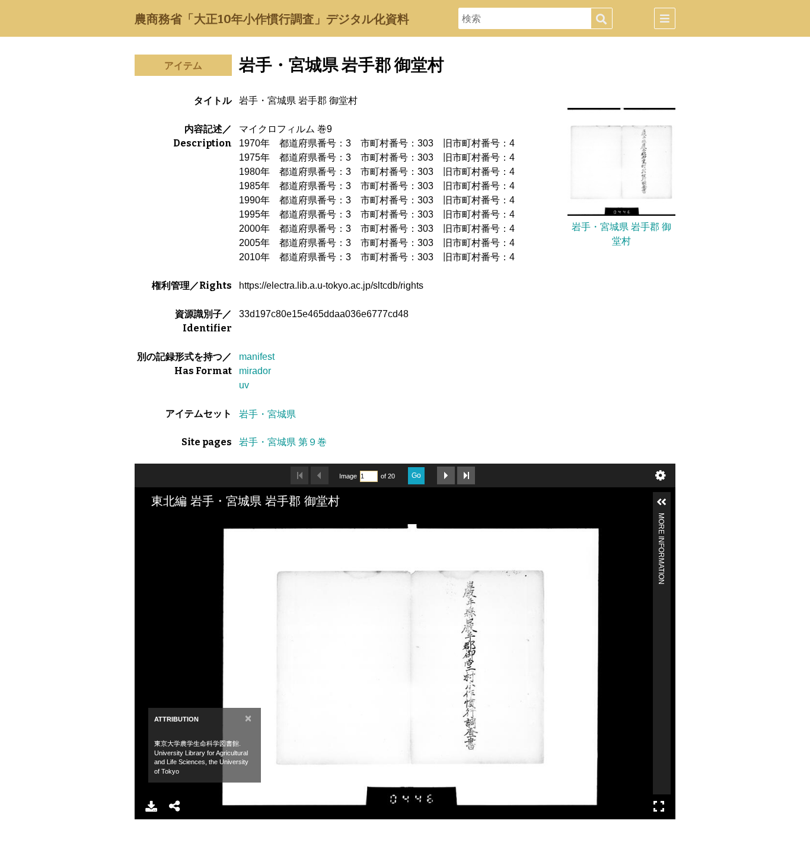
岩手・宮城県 (267, 414)
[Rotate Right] (208, 534)
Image (348, 476)
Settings (660, 475)
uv (244, 385)
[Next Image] (446, 475)
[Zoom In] (168, 534)
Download (151, 806)
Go (416, 475)
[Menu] (664, 18)
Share (175, 806)
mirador (255, 371)
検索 (601, 19)
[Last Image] (466, 475)
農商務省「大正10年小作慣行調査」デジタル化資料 (272, 19)
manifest (257, 357)
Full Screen (659, 806)
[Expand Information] (662, 502)
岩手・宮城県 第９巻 (283, 442)
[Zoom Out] (188, 534)
